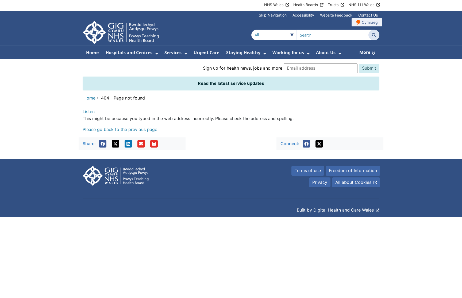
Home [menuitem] (92, 52)
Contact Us (368, 15)
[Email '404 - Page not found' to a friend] (141, 143)
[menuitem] (157, 53)
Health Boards (305, 4)
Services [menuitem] (173, 52)
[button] (102, 143)
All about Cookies (353, 182)
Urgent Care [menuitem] (206, 52)
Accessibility (303, 15)
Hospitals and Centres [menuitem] (129, 52)
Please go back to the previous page (120, 129)
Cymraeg (370, 22)
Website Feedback (336, 15)
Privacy (319, 182)
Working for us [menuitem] (288, 52)
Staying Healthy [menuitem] (243, 52)
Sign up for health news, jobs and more (242, 68)
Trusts (333, 4)
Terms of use (308, 170)
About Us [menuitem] (326, 52)
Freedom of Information (353, 170)
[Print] (154, 143)
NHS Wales (273, 4)
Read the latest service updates (231, 83)
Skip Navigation (273, 15)
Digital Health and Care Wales (343, 210)
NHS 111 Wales (361, 4)
